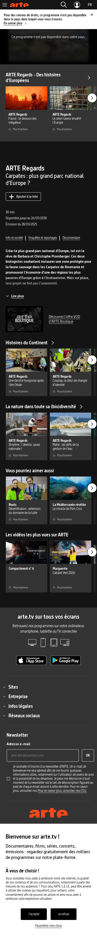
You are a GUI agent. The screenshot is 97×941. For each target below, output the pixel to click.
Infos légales (20, 706)
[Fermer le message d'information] (91, 14)
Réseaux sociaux (24, 715)
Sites (13, 687)
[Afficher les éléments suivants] (92, 98)
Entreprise (18, 696)
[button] (63, 5)
